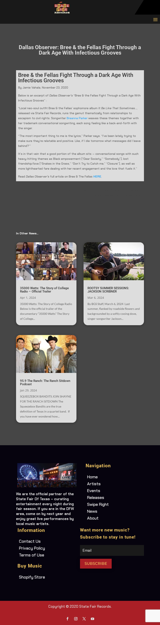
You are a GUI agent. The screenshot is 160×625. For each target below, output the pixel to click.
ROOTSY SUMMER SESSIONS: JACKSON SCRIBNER (108, 289)
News (92, 511)
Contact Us (30, 541)
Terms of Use (31, 555)
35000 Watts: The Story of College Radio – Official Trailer (44, 289)
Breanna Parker (77, 118)
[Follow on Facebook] (67, 618)
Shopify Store (32, 577)
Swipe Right (98, 504)
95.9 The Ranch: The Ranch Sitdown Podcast (45, 382)
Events (93, 490)
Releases (95, 497)
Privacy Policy (32, 548)
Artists (94, 483)
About (93, 518)
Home (92, 477)
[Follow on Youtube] (92, 618)
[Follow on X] (84, 618)
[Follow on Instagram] (75, 618)
